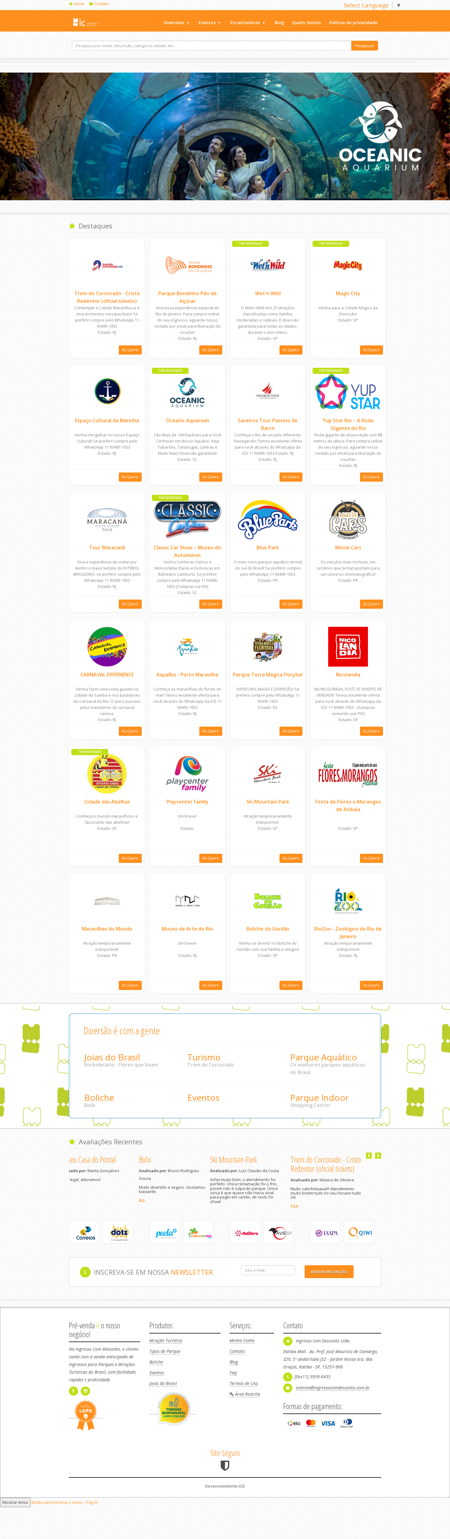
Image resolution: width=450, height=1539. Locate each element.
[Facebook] (74, 1396)
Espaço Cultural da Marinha (107, 420)
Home (78, 3)
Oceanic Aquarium (187, 420)
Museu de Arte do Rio (187, 928)
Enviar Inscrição (329, 1277)
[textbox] (211, 46)
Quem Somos (306, 22)
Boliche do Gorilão (267, 928)
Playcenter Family (187, 801)
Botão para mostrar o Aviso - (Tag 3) (64, 1507)
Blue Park (268, 547)
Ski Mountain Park (267, 801)
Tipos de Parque (164, 1356)
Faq (233, 1377)
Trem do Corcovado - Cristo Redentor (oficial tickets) (184, 1164)
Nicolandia (348, 674)
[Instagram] (86, 1396)
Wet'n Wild (268, 293)
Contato (101, 3)
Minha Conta (242, 1345)
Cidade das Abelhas (107, 801)
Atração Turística (165, 1345)
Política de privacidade (353, 22)
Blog (279, 22)
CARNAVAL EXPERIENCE (107, 674)
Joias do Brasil (112, 1057)
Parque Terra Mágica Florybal (267, 674)
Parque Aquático (323, 1057)
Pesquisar (364, 45)
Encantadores (245, 22)
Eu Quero (130, 349)
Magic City (348, 293)
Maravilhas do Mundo (107, 928)
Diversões (174, 22)
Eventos (207, 22)
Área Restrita (247, 1399)
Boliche (99, 1097)
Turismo (204, 1057)
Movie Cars (348, 547)
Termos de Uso (244, 1388)
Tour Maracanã (107, 547)
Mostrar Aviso (15, 1507)
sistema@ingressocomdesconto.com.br (333, 1392)
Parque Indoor (319, 1097)
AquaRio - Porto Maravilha (187, 674)
